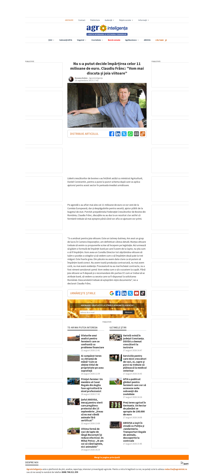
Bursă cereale (114, 40)
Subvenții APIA (65, 40)
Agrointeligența (34, 469)
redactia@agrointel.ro (176, 469)
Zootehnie (96, 40)
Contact (81, 20)
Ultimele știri (117, 327)
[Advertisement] (107, 8)
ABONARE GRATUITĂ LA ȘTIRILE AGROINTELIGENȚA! (107, 305)
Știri (50, 40)
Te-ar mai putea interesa (82, 327)
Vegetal (80, 40)
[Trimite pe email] (136, 133)
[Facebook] (111, 133)
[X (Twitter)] (124, 133)
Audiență (108, 20)
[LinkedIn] (117, 133)
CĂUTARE (159, 40)
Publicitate (95, 20)
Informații (142, 20)
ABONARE (69, 20)
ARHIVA (147, 40)
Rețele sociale (125, 20)
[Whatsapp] (130, 133)
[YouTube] (136, 293)
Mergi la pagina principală (107, 457)
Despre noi (31, 462)
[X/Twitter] (130, 293)
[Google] (111, 293)
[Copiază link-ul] (142, 133)
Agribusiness (131, 40)
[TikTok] (142, 293)
